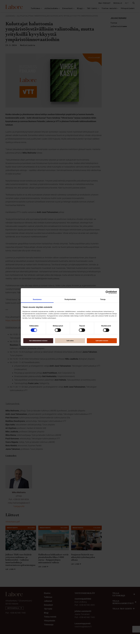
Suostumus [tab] (37, 299)
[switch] (58, 330)
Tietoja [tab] (102, 299)
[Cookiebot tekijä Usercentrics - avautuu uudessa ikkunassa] (107, 292)
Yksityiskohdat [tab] (70, 299)
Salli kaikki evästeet (102, 340)
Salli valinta (70, 340)
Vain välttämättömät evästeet (38, 340)
